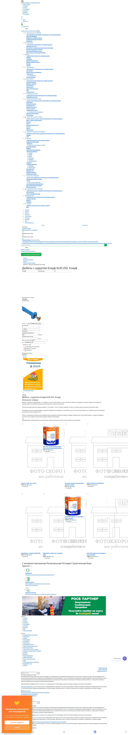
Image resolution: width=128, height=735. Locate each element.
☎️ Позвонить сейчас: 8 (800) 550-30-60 (14, 381)
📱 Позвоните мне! (15, 377)
